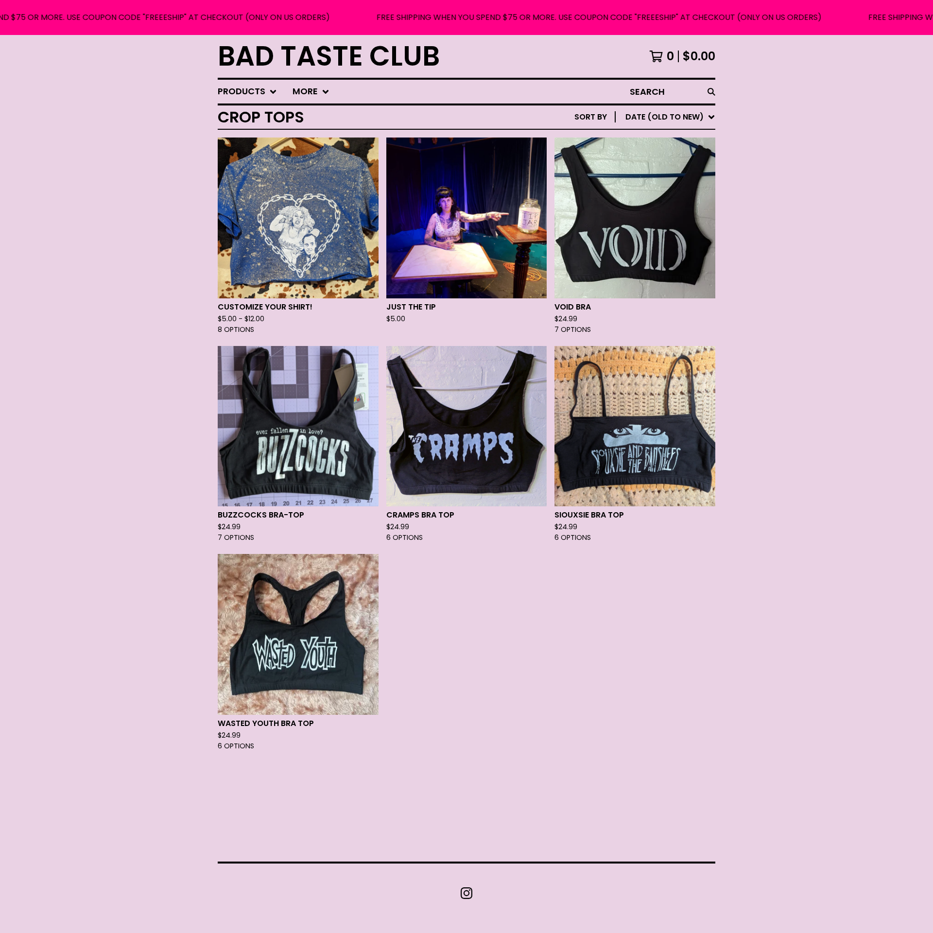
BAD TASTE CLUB (329, 56)
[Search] (711, 92)
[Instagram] (466, 893)
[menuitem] (247, 92)
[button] (466, 17)
